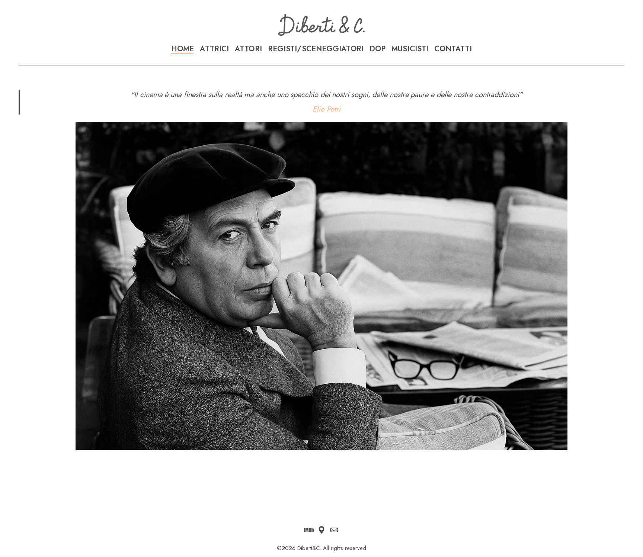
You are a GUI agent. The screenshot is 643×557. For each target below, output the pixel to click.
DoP (378, 49)
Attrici (214, 49)
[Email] (334, 530)
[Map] (321, 530)
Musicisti (409, 49)
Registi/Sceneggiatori (316, 49)
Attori (248, 49)
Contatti (453, 49)
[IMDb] (309, 530)
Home (182, 49)
